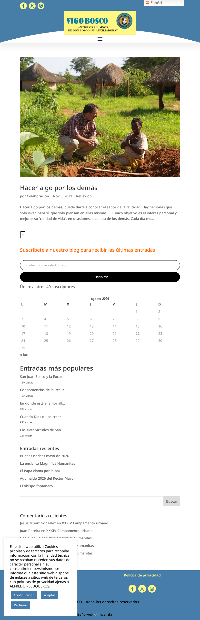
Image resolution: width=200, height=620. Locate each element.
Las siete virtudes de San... (42, 430)
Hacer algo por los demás (59, 187)
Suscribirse (100, 277)
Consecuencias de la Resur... (43, 389)
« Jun (24, 354)
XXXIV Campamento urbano (85, 523)
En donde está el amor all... (42, 403)
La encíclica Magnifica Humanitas (47, 463)
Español (156, 3)
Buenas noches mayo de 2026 (44, 455)
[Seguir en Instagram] (41, 5)
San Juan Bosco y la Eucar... (42, 376)
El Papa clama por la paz (40, 470)
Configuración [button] (24, 595)
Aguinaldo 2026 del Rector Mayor (47, 478)
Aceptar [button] (49, 595)
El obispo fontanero (36, 486)
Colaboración (38, 196)
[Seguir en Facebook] (23, 5)
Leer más (39, 605)
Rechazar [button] (20, 605)
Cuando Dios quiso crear (40, 416)
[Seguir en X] (32, 5)
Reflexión (84, 196)
